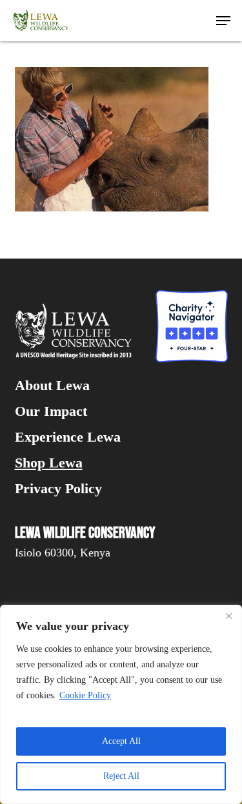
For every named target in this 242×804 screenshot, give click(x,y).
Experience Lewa (68, 437)
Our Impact (51, 411)
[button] (223, 20)
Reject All (121, 776)
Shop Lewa (49, 463)
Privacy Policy (58, 489)
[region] (121, 704)
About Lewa (52, 385)
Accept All (121, 741)
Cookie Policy (85, 695)
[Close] (228, 615)
